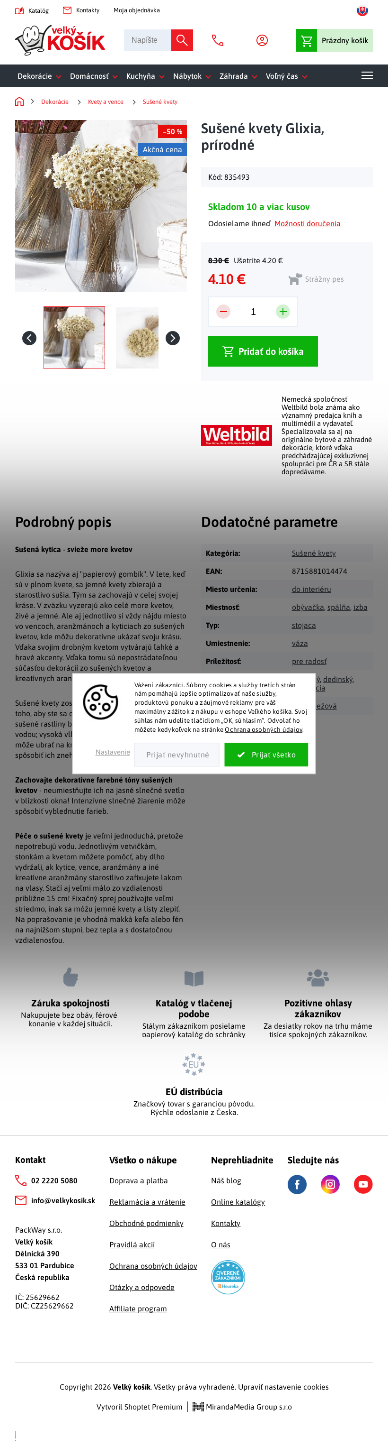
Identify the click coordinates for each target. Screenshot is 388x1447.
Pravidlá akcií (132, 1244)
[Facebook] (297, 1184)
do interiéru (311, 589)
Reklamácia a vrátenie (147, 1202)
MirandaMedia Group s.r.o (248, 1406)
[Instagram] (330, 1184)
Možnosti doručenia (307, 223)
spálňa (338, 607)
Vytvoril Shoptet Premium (140, 1406)
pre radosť (309, 661)
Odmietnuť (177, 754)
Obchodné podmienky (146, 1223)
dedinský (338, 679)
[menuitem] (41, 76)
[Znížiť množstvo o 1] (223, 311)
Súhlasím (267, 754)
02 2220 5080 (54, 1180)
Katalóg (38, 10)
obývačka (308, 607)
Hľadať (182, 40)
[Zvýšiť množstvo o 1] (283, 311)
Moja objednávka (137, 10)
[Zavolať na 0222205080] (220, 40)
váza (300, 643)
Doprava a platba (138, 1180)
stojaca (304, 625)
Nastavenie (113, 752)
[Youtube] (363, 1184)
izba (360, 607)
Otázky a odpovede (142, 1287)
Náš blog (226, 1180)
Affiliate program (138, 1308)
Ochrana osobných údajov (263, 729)
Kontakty (87, 10)
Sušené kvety (314, 553)
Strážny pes (324, 279)
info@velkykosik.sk (63, 1200)
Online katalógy (238, 1202)
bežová (324, 705)
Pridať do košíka (271, 351)
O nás (220, 1244)
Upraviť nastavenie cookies (283, 1386)
